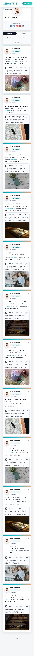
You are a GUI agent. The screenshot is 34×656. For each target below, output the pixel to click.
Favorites (9, 38)
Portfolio (17, 42)
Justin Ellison (15, 48)
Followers (24, 38)
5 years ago (13, 53)
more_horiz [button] (28, 49)
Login (27, 3)
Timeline (9, 33)
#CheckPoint (9, 208)
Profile (24, 33)
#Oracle (14, 61)
